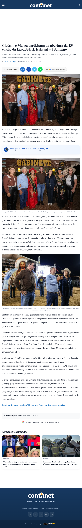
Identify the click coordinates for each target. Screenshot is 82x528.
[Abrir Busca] (79, 5)
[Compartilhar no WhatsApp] (40, 69)
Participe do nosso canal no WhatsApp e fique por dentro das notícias (33, 405)
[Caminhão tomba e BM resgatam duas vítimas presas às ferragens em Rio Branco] (61, 446)
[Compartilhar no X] (34, 69)
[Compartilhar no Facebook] (28, 69)
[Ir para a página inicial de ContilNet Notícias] (41, 495)
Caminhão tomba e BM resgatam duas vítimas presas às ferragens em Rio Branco (60, 462)
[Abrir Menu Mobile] (3, 4)
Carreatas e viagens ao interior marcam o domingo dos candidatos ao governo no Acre (20, 464)
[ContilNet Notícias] (41, 5)
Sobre (29, 502)
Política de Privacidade (45, 502)
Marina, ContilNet (10, 62)
